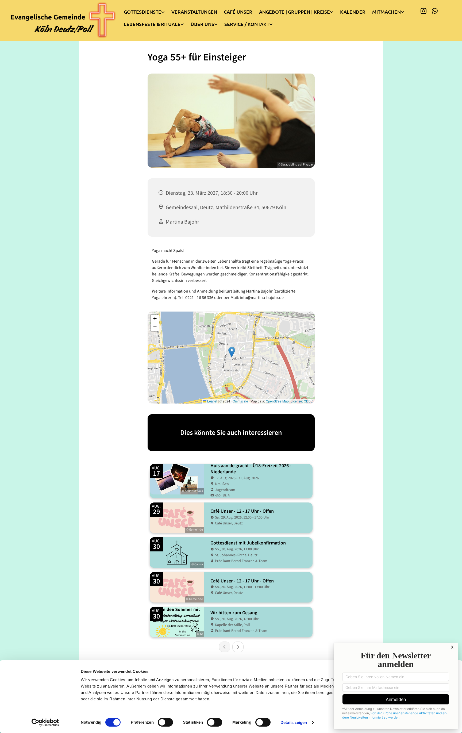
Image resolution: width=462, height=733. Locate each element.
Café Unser (238, 12)
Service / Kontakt (246, 24)
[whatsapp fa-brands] (435, 11)
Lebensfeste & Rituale (152, 24)
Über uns (202, 24)
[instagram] (423, 11)
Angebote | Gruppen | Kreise (294, 12)
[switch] (165, 722)
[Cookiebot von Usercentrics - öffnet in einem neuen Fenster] (45, 723)
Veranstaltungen (194, 12)
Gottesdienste (142, 12)
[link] (147, 10)
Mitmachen (386, 12)
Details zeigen (293, 722)
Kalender (352, 12)
